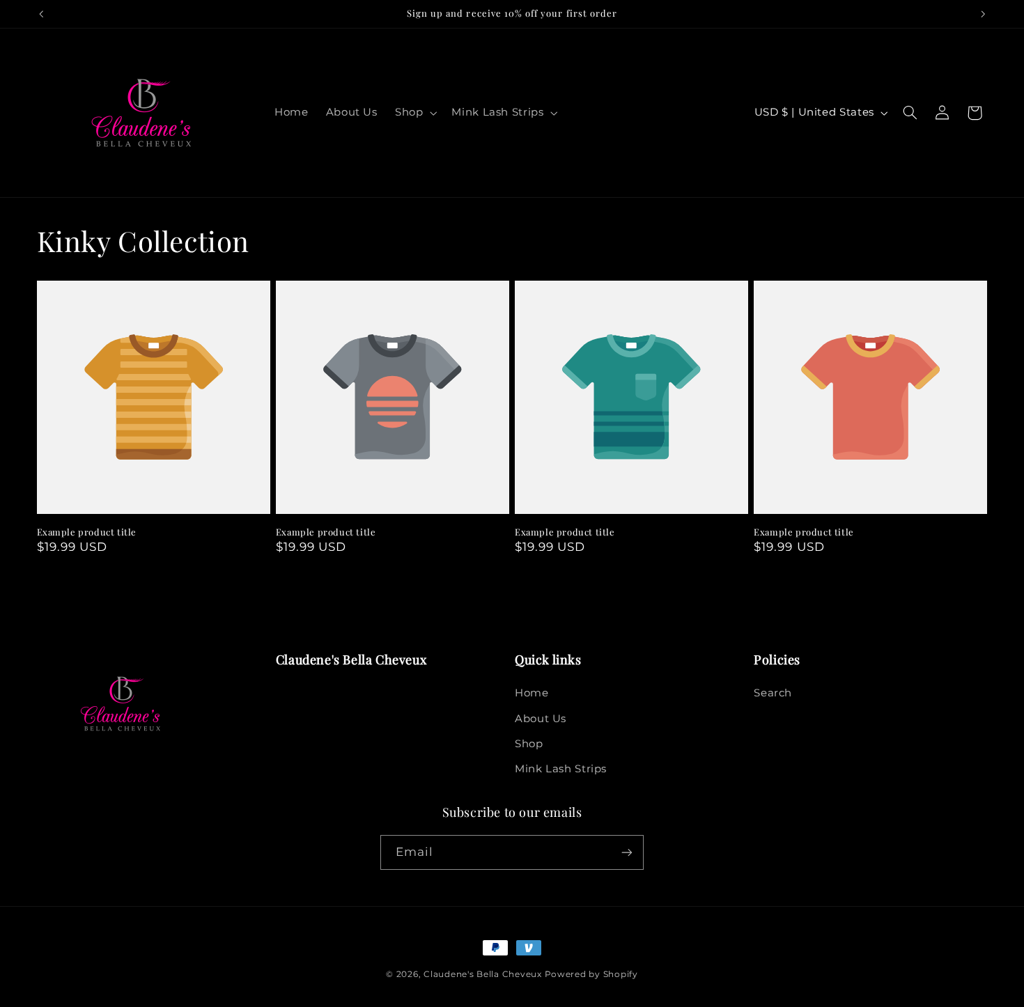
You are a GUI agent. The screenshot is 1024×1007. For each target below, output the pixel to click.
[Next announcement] (983, 14)
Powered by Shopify (591, 974)
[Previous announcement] (41, 14)
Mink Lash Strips (561, 769)
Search (773, 693)
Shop (529, 743)
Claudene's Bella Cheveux (483, 974)
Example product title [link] (87, 532)
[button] (414, 112)
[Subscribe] (627, 852)
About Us (540, 718)
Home (532, 693)
